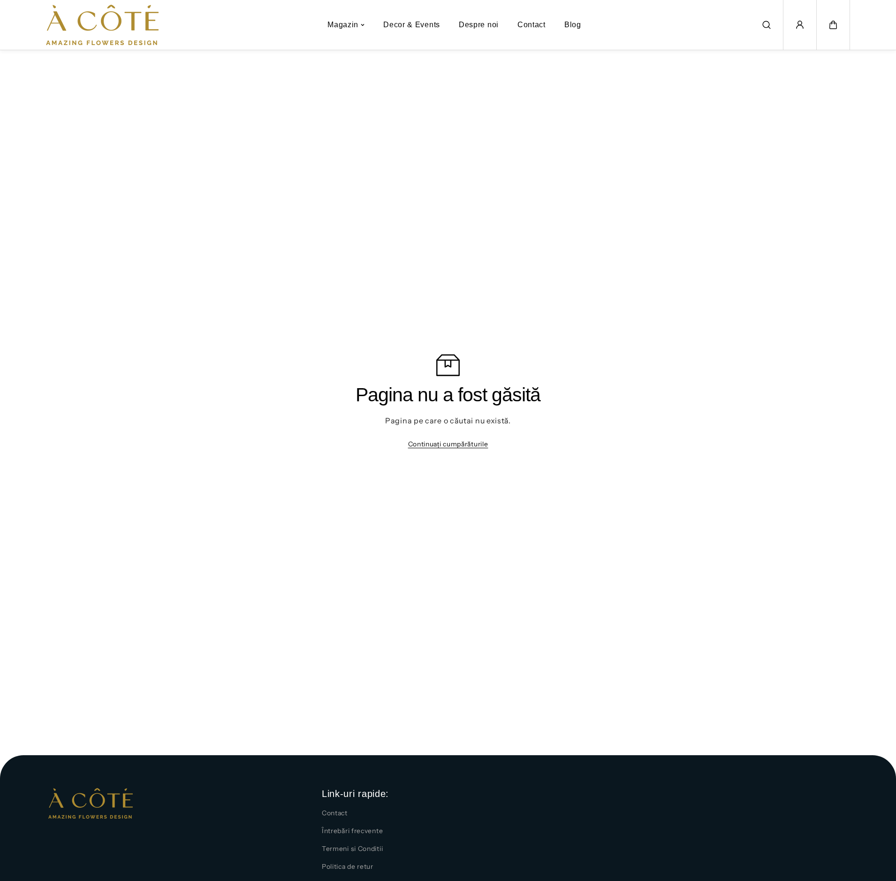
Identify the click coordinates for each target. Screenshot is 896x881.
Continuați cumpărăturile (448, 444)
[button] (833, 24)
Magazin (342, 25)
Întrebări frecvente (352, 831)
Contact (531, 25)
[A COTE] (102, 25)
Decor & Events (411, 25)
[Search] (766, 24)
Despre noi (479, 25)
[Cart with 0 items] (833, 24)
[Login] (799, 24)
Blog (572, 25)
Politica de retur (347, 866)
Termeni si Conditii (352, 848)
